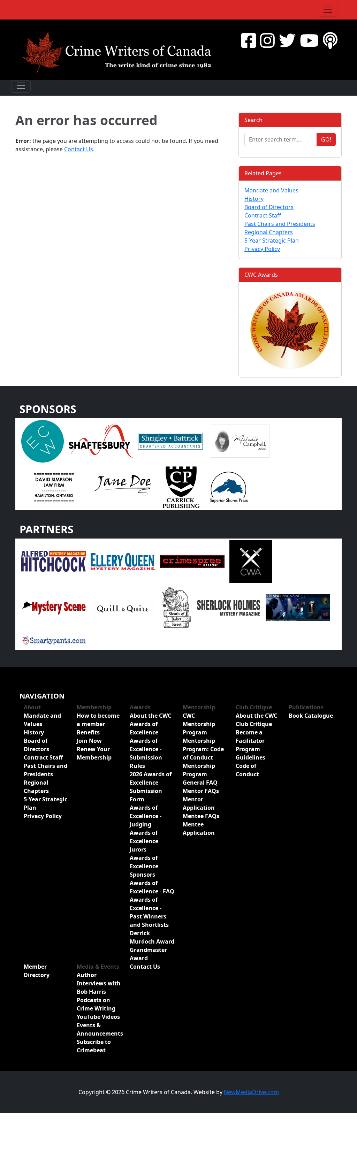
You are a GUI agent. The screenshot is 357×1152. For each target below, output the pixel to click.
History (254, 199)
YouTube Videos (98, 1017)
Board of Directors (269, 207)
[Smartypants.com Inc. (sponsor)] (54, 639)
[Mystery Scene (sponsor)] (54, 607)
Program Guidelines (250, 753)
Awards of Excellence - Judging (145, 816)
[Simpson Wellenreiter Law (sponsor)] (54, 486)
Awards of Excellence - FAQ (152, 887)
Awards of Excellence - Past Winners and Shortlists (149, 912)
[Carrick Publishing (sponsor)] (181, 486)
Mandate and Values (271, 190)
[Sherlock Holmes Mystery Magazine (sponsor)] (229, 607)
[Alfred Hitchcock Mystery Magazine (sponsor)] (54, 561)
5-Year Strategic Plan (271, 240)
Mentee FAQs (201, 816)
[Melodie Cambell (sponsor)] (240, 440)
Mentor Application (199, 803)
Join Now (89, 741)
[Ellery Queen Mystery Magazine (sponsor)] (123, 561)
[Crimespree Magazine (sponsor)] (192, 561)
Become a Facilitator (250, 736)
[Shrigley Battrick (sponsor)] (170, 440)
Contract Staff (262, 215)
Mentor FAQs (201, 791)
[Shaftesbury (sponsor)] (101, 440)
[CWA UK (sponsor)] (251, 561)
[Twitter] (287, 40)
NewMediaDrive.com (251, 1092)
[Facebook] (248, 40)
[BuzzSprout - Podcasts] (330, 40)
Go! (326, 139)
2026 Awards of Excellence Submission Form (151, 786)
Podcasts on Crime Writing (96, 1004)
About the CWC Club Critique (256, 720)
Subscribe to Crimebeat (94, 1046)
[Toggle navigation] (327, 10)
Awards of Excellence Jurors (144, 841)
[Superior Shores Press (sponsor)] (229, 486)
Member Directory (37, 971)
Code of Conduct (247, 770)
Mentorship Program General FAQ (200, 774)
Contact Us (78, 149)
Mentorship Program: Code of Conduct (203, 749)
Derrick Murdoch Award (152, 937)
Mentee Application (199, 829)
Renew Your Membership (94, 753)
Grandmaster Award (148, 954)
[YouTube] (309, 40)
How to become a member (98, 720)
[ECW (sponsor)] (43, 440)
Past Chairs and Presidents (279, 224)
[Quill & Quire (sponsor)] (123, 607)
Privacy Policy (262, 249)
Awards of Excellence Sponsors (144, 866)
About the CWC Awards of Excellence (150, 724)
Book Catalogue (311, 715)
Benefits (88, 732)
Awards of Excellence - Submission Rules (146, 753)
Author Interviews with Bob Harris (99, 983)
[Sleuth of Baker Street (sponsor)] (175, 607)
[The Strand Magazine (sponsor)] (298, 607)
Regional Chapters (268, 232)
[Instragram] (267, 40)
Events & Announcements (99, 1029)
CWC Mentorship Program (199, 724)
